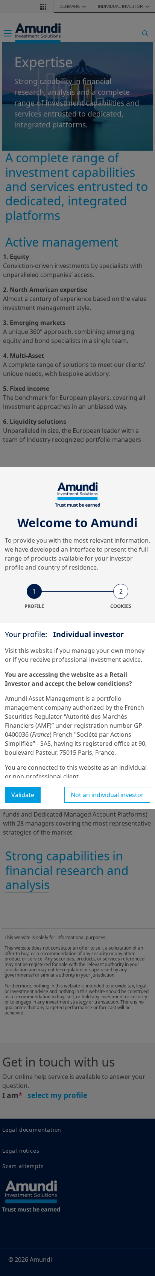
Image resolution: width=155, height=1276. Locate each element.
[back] (134, 676)
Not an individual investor (107, 795)
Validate (22, 795)
